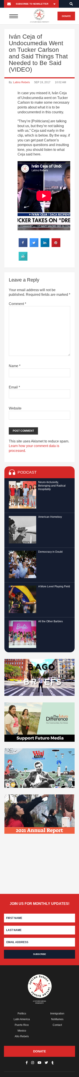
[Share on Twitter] (34, 246)
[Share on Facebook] (23, 246)
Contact (57, 1024)
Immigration (57, 1013)
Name (14, 366)
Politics (22, 1013)
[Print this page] (23, 259)
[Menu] (13, 16)
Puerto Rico (22, 1024)
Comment (17, 304)
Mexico (22, 1030)
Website (15, 408)
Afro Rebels (22, 1036)
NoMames (57, 1019)
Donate (66, 16)
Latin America (22, 1019)
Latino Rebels (21, 82)
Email (14, 387)
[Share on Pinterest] (56, 246)
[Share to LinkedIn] (45, 246)
